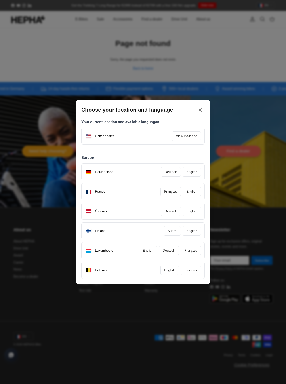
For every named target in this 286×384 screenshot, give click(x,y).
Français (170, 191)
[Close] (200, 109)
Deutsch (171, 172)
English (191, 172)
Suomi (172, 231)
